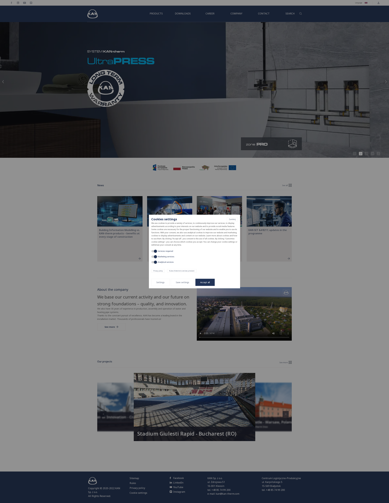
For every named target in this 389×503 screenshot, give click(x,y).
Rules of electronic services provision (181, 271)
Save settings (182, 282)
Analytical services (166, 262)
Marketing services (166, 256)
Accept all (205, 282)
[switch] (153, 251)
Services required (165, 251)
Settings (160, 282)
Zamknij (232, 219)
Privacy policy (158, 271)
